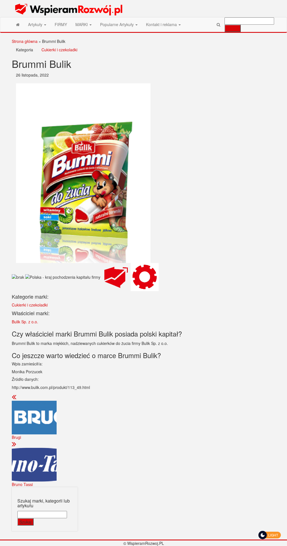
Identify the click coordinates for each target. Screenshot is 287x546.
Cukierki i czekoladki (59, 49)
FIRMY (61, 24)
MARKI (82, 24)
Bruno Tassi (22, 484)
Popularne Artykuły (117, 24)
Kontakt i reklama (162, 24)
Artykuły (35, 24)
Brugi (16, 437)
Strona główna (25, 41)
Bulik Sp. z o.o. (25, 321)
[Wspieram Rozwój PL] (18, 24)
